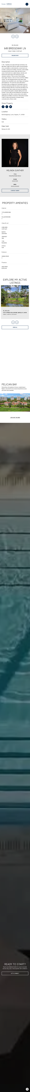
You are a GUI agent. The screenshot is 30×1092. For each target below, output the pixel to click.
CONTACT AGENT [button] (15, 190)
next (16, 36)
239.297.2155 (15, 181)
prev (13, 36)
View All (15, 327)
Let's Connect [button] (15, 973)
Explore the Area (15, 417)
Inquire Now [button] (15, 55)
